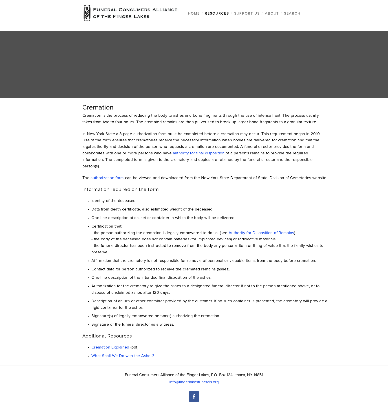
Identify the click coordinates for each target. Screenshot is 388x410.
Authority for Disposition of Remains (261, 232)
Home (194, 13)
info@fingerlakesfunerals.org (194, 382)
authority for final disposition (199, 153)
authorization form (107, 177)
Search (292, 13)
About (272, 13)
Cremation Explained (110, 347)
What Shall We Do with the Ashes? (122, 355)
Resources (217, 13)
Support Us (247, 13)
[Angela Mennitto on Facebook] (194, 396)
